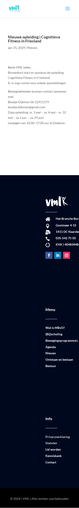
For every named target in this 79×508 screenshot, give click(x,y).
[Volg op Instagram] (66, 255)
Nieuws (32, 47)
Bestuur (50, 366)
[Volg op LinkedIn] (57, 255)
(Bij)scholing (53, 334)
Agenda (50, 347)
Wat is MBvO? (55, 328)
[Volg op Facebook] (48, 255)
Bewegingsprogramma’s (61, 340)
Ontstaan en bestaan (59, 359)
